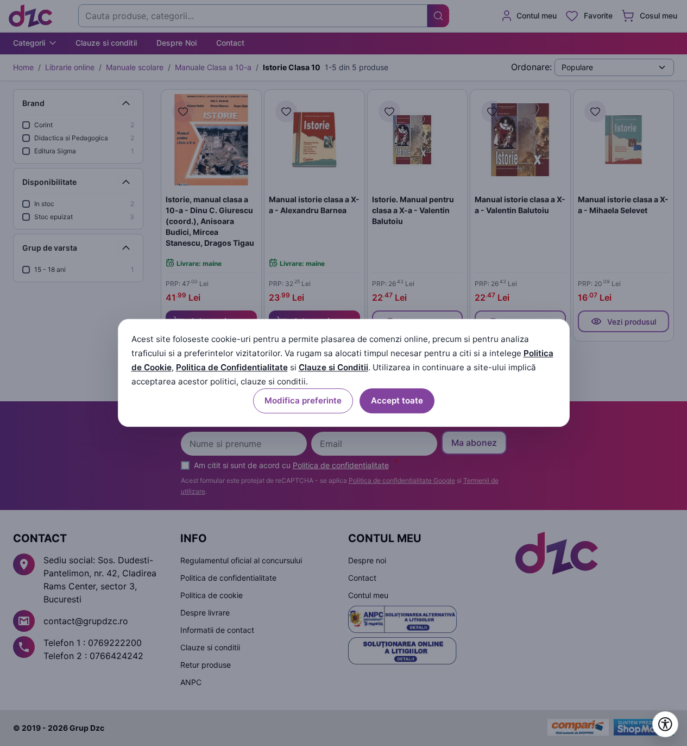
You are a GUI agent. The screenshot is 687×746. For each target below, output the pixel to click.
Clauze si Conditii (333, 367)
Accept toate (397, 401)
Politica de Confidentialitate (232, 367)
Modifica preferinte (303, 401)
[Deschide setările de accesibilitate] (665, 724)
